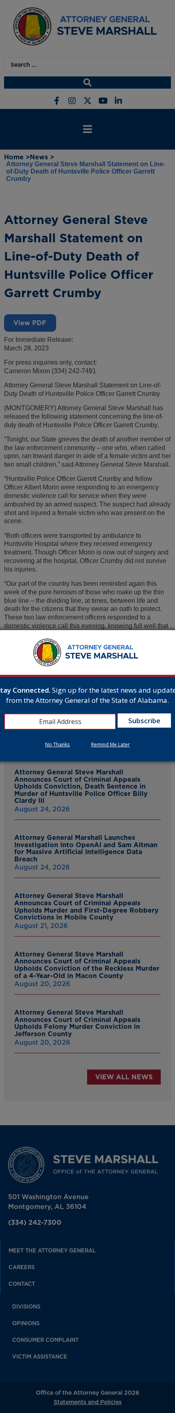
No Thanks (57, 744)
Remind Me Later (110, 744)
